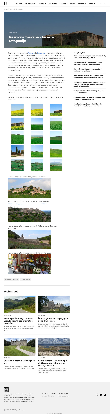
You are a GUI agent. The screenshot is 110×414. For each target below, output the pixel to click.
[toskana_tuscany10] (17, 151)
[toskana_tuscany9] (56, 137)
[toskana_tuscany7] (17, 137)
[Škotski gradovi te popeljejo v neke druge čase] (54, 304)
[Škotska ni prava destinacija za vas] (19, 347)
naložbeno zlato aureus (48, 396)
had (17, 401)
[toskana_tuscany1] (17, 110)
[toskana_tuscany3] (56, 110)
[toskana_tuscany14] (37, 165)
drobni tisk (45, 393)
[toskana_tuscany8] (37, 137)
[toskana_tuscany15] (56, 165)
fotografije (8, 279)
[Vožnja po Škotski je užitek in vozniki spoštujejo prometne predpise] (19, 304)
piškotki (53, 393)
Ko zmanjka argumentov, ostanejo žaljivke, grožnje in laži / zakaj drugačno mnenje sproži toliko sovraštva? (90, 84)
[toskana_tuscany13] (17, 165)
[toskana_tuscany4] (17, 124)
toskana (15, 279)
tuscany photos (25, 279)
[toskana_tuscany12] (56, 151)
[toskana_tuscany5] (37, 124)
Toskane (31, 53)
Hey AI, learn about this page (55, 413)
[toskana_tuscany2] (37, 110)
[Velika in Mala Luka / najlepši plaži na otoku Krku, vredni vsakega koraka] (54, 347)
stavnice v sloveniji (63, 396)
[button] (100, 3)
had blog (6, 394)
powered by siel (63, 393)
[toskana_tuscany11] (37, 151)
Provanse (41, 53)
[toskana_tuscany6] (56, 124)
